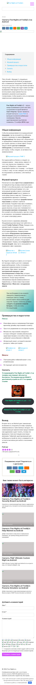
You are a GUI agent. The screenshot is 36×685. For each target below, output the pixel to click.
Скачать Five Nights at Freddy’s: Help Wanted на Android (16, 529)
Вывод (9, 72)
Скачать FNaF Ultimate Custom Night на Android (16, 559)
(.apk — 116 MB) (18, 402)
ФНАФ (4, 17)
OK (30, 682)
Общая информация (14, 59)
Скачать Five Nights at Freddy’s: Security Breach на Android (16, 500)
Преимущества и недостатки (17, 65)
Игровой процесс (13, 62)
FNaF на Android (7, 25)
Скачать (10, 68)
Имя (4, 605)
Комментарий (6, 618)
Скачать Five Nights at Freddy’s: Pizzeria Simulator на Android (16, 587)
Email (4, 612)
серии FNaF (22, 114)
